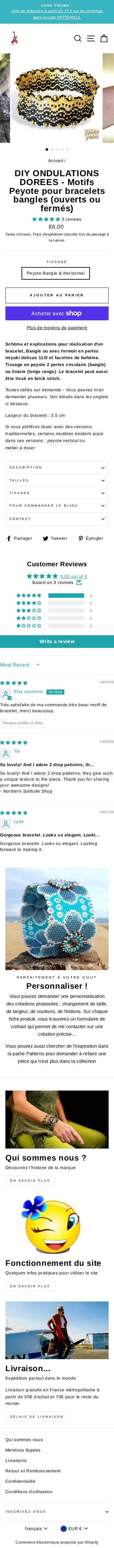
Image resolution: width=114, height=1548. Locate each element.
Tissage (57, 262)
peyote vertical (63, 440)
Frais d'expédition (48, 234)
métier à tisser (20, 447)
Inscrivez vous (25, 1511)
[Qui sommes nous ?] (57, 1119)
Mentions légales (23, 1450)
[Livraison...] (57, 1330)
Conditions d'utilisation (29, 1491)
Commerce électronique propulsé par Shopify (57, 1542)
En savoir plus (30, 1180)
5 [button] (68, 150)
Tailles (19, 480)
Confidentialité (20, 1481)
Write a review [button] (57, 641)
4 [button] (63, 150)
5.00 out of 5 (73, 576)
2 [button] (52, 150)
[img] (14, 683)
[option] (57, 11)
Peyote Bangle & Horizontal (56, 273)
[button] (46, 219)
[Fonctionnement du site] (57, 1225)
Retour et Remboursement (33, 1471)
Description (26, 467)
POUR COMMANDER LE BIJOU (44, 505)
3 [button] (58, 150)
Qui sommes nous (24, 1439)
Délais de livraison (37, 1416)
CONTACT (20, 519)
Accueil (55, 160)
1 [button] (47, 149)
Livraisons (16, 1460)
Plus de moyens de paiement (57, 327)
